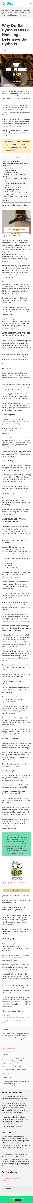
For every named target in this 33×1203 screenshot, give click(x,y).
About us (5, 1176)
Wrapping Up (7, 200)
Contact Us (5, 1180)
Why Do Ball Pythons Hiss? (11, 161)
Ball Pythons (9, 168)
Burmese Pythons (10, 170)
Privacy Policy (6, 1073)
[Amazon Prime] (27, 886)
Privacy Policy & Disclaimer (11, 1178)
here (13, 150)
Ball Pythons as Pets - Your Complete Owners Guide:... (14, 883)
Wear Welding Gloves (12, 190)
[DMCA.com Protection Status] (16, 1200)
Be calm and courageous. (13, 187)
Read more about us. (8, 1048)
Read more (26, 15)
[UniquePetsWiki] (7, 3)
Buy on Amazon (17, 890)
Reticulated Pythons (11, 172)
